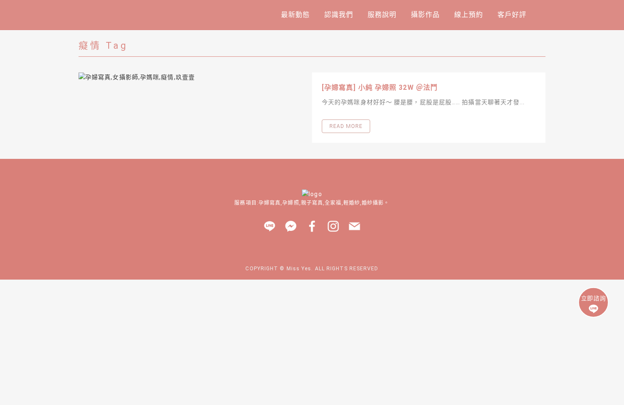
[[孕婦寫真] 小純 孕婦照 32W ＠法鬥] (195, 77)
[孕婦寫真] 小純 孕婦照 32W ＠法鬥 (380, 87)
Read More (346, 126)
